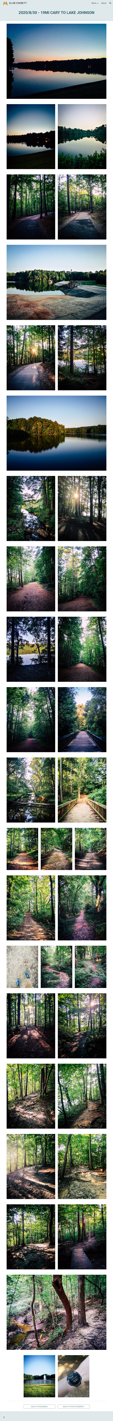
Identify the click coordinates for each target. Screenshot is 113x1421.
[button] (110, 3)
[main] (56, 12)
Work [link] (94, 3)
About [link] (103, 3)
